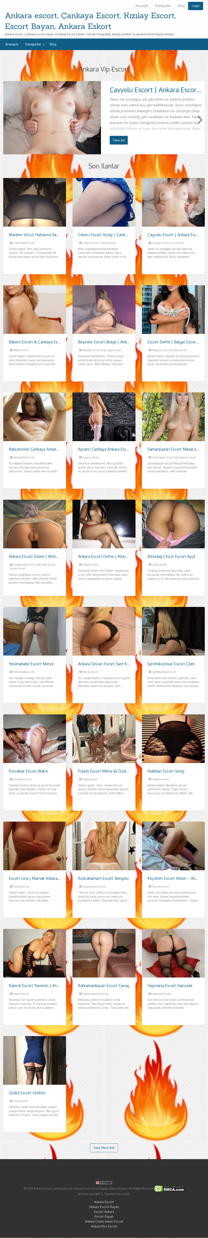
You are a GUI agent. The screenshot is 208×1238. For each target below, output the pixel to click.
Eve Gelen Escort (177, 350)
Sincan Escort (90, 671)
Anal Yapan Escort (162, 457)
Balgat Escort (159, 350)
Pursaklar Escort (22, 779)
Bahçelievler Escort (24, 457)
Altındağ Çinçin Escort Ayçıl (171, 556)
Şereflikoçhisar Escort (164, 671)
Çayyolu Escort (160, 242)
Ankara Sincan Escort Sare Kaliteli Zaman (114, 663)
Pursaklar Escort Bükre (28, 771)
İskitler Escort (90, 564)
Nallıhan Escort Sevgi (165, 771)
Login (195, 6)
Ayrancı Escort (91, 457)
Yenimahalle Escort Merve (31, 663)
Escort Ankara (104, 1212)
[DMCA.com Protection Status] (169, 1188)
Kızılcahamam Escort (94, 886)
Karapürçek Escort (24, 564)
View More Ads (104, 1148)
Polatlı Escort (90, 779)
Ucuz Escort (176, 242)
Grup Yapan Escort (111, 350)
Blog (181, 6)
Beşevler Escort (91, 350)
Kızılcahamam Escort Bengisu (103, 878)
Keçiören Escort (160, 886)
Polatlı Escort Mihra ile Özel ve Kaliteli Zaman (117, 771)
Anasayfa (141, 6)
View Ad (119, 140)
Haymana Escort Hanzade (169, 985)
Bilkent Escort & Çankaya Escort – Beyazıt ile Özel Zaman (59, 341)
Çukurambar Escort (24, 242)
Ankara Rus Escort (104, 1226)
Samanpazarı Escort (185, 457)
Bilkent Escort (21, 350)
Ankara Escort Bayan (104, 1207)
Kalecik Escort (21, 993)
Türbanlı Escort (107, 242)
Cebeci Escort (90, 242)
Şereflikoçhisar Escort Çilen (171, 663)
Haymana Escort (161, 993)
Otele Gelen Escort (45, 564)
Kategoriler (163, 6)
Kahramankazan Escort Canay (103, 985)
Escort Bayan (104, 1216)
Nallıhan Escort (160, 779)
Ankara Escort (104, 1202)
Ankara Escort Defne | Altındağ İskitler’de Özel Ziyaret (125, 556)
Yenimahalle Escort (24, 671)
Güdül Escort (21, 1101)
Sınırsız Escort (17, 568)
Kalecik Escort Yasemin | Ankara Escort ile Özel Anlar (55, 985)
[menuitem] (142, 6)
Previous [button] (8, 119)
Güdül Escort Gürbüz (27, 1092)
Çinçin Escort (159, 564)
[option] (104, 117)
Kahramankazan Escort (95, 993)
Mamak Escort (21, 886)
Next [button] (200, 119)
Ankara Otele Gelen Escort (104, 1221)
